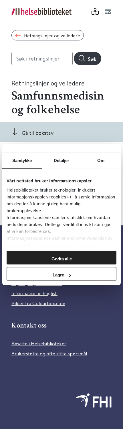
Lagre (58, 274)
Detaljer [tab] (62, 160)
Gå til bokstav (37, 132)
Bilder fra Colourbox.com (38, 303)
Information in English (34, 293)
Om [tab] (100, 160)
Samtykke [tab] (22, 160)
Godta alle (61, 258)
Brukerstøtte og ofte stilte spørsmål (49, 353)
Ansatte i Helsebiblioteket (38, 343)
